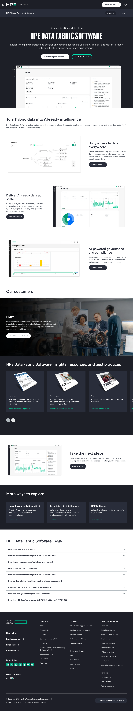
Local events (75, 664)
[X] (11, 664)
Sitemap (44, 702)
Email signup (105, 639)
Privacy (8, 702)
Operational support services (81, 626)
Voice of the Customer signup (112, 665)
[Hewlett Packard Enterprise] (11, 4)
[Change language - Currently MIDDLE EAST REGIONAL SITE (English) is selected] (125, 4)
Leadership (44, 659)
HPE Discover (75, 660)
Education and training (109, 634)
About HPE (44, 626)
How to (11, 633)
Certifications (106, 677)
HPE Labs (43, 643)
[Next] (13, 420)
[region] (66, 327)
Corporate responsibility (49, 639)
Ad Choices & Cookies (32, 702)
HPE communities (107, 652)
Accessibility (44, 630)
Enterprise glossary (108, 643)
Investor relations (46, 654)
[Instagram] (16, 664)
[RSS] (32, 664)
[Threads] (20, 664)
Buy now (121, 13)
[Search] (21, 4)
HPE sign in (105, 661)
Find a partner (106, 682)
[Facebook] (24, 664)
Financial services (107, 648)
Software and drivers (78, 639)
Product (13, 639)
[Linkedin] (7, 664)
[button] (2, 4)
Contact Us (105, 626)
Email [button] (11, 645)
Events (72, 655)
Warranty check (76, 643)
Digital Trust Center (108, 630)
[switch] (10, 678)
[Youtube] (28, 664)
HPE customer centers (109, 656)
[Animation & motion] (12, 678)
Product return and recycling (81, 630)
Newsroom (74, 668)
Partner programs (107, 686)
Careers (43, 634)
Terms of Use (18, 702)
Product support (76, 634)
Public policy (44, 663)
